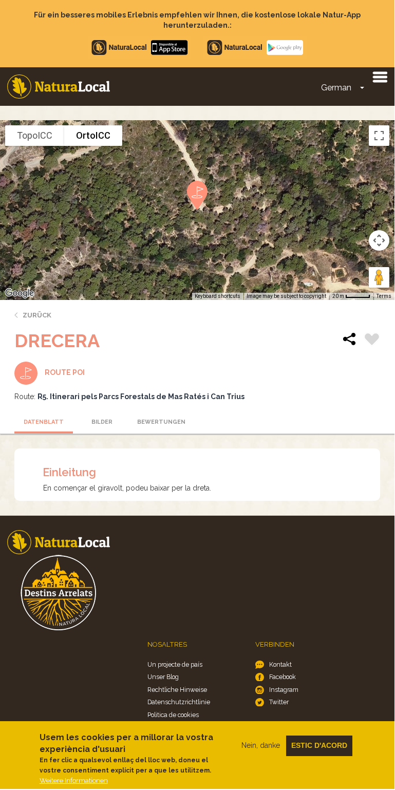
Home (58, 86)
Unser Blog (163, 677)
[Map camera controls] (379, 240)
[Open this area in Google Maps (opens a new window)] (19, 293)
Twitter (279, 702)
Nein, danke (260, 745)
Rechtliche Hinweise (177, 689)
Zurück (37, 315)
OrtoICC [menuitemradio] (93, 135)
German (336, 87)
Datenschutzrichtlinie (178, 702)
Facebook (282, 677)
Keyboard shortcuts (217, 296)
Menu (379, 76)
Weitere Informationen (74, 780)
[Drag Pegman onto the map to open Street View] (379, 277)
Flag (372, 340)
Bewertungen (161, 422)
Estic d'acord (319, 745)
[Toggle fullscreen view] (379, 135)
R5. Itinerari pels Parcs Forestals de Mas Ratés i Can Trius (140, 396)
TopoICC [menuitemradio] (34, 135)
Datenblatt (44, 422)
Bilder (101, 422)
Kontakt (280, 664)
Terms (384, 296)
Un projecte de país (174, 664)
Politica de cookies (173, 715)
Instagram (283, 689)
